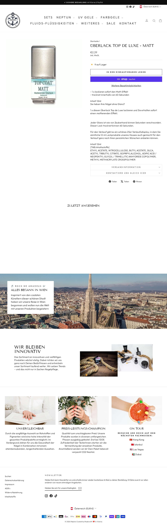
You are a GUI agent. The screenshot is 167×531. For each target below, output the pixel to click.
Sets (48, 17)
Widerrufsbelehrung (13, 492)
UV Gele (86, 17)
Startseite (94, 41)
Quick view (23, 248)
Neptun (64, 17)
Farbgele (111, 17)
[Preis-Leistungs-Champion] (83, 410)
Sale (111, 23)
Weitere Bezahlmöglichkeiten (126, 85)
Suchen (8, 476)
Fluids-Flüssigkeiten (53, 23)
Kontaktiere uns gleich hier (126, 173)
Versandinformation (126, 167)
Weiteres (91, 23)
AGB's (7, 488)
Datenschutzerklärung (14, 480)
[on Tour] (136, 410)
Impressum (9, 484)
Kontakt (128, 23)
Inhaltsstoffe (10, 496)
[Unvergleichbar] (30, 410)
